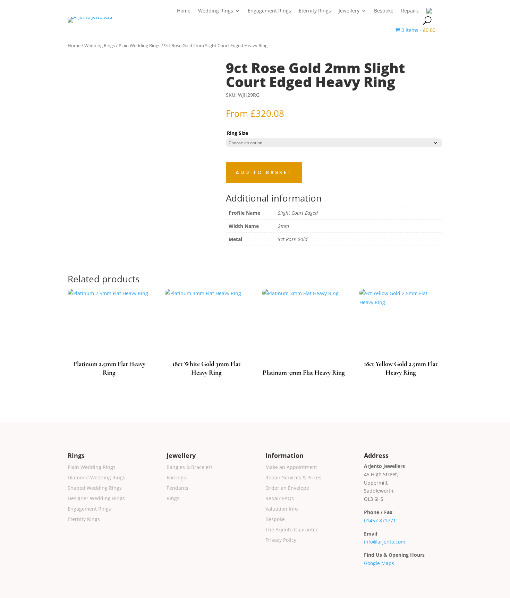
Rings (173, 499)
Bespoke (383, 11)
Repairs (410, 11)
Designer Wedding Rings (96, 499)
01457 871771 (380, 520)
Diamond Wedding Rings (96, 478)
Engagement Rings (269, 11)
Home (183, 11)
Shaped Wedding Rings (95, 488)
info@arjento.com (384, 541)
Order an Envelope (287, 488)
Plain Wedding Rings (139, 45)
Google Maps (379, 563)
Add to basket (264, 172)
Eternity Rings (315, 11)
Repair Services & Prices (293, 478)
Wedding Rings (215, 11)
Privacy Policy (280, 540)
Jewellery (349, 11)
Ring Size (237, 133)
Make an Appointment (291, 467)
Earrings (176, 478)
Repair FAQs (279, 499)
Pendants (177, 488)
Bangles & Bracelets (190, 467)
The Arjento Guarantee (291, 530)
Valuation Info (281, 509)
